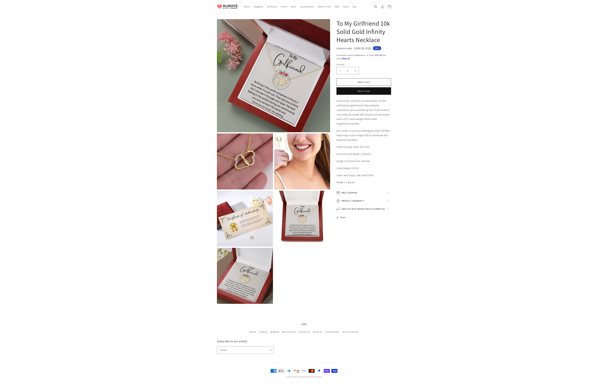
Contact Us (304, 331)
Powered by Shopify (314, 377)
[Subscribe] (270, 350)
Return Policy (289, 331)
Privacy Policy (332, 331)
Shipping (274, 331)
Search (252, 331)
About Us (317, 331)
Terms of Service (350, 331)
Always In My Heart (299, 377)
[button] (375, 6)
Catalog (263, 331)
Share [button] (343, 217)
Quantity (340, 64)
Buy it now (364, 91)
